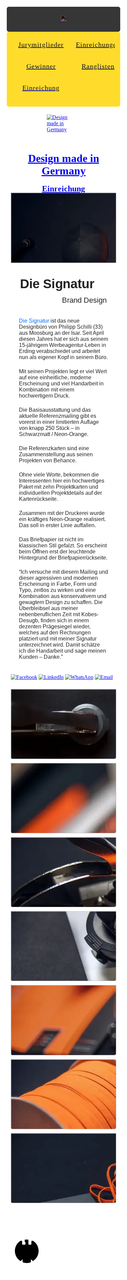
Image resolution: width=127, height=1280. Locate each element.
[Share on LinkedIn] (51, 677)
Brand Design (84, 300)
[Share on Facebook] (24, 677)
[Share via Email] (104, 677)
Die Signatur (34, 321)
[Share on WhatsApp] (79, 677)
